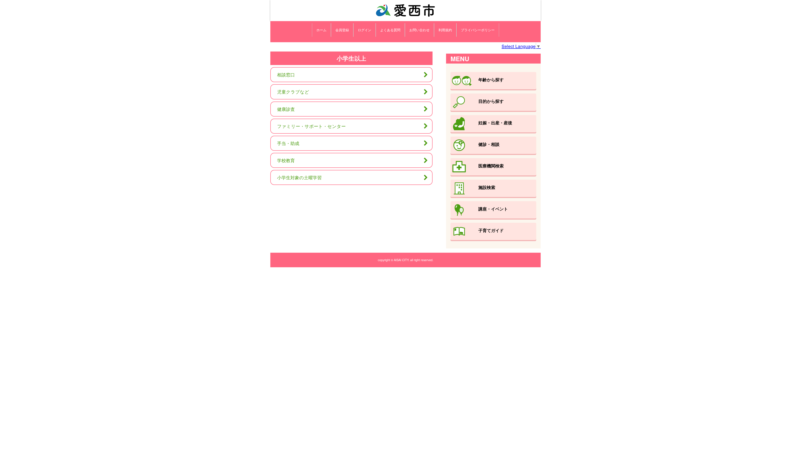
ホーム (321, 29)
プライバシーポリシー (478, 29)
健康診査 (286, 109)
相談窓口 (286, 74)
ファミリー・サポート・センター (311, 126)
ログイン (364, 29)
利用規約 (445, 29)
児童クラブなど (293, 91)
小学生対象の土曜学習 (299, 177)
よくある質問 (390, 29)
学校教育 (286, 160)
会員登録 (342, 29)
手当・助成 (288, 143)
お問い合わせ (419, 29)
